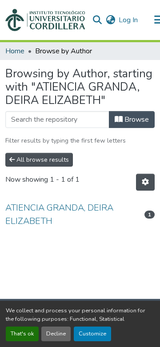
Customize (92, 334)
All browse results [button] (42, 160)
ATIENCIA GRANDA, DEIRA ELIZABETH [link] (59, 214)
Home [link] (14, 51)
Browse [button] (136, 119)
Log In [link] (128, 20)
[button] (45, 20)
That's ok (22, 334)
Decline (56, 334)
